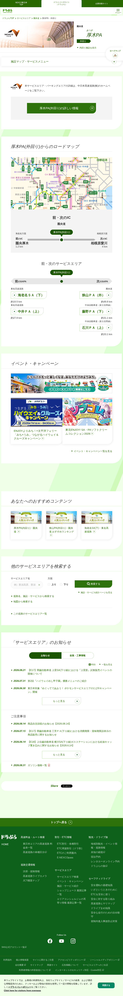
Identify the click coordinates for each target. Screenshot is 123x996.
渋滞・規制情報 (31, 871)
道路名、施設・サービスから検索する (33, 596)
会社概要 (19, 965)
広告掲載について (70, 965)
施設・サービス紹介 (68, 886)
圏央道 (36, 18)
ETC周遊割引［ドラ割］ (70, 848)
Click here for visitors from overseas (22, 990)
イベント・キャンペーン (70, 881)
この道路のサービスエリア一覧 (30, 613)
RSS (93, 664)
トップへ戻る (59, 822)
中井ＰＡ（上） (29, 311)
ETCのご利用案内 (66, 853)
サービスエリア (24, 18)
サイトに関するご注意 (43, 960)
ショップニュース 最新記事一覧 (71, 892)
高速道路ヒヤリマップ (103, 903)
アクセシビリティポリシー (70, 960)
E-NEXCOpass (65, 857)
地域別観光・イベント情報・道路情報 (104, 845)
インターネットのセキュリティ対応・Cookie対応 (78, 970)
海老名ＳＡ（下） (31, 295)
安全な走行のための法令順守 (105, 914)
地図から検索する (23, 601)
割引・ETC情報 (63, 837)
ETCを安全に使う (100, 894)
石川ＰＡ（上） (93, 328)
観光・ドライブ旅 (98, 837)
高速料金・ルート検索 (33, 837)
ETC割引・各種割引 (68, 843)
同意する (106, 985)
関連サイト (52, 965)
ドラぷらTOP (8, 18)
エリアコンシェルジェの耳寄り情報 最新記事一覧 (71, 901)
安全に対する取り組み (103, 899)
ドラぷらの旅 (98, 866)
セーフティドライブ (99, 878)
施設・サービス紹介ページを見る (96, 592)
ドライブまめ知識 (100, 908)
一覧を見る (107, 664)
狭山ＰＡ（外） (93, 295)
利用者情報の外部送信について (33, 970)
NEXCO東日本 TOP (22, 4)
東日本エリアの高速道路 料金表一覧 (37, 845)
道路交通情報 (28, 864)
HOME (5, 844)
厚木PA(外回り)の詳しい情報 (59, 108)
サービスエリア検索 (68, 876)
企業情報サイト (101, 4)
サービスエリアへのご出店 (95, 965)
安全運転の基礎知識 (101, 885)
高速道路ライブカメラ (35, 876)
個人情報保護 (22, 960)
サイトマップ (36, 965)
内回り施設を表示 (88, 48)
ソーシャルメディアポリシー (103, 960)
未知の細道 (97, 852)
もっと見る (59, 701)
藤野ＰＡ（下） (93, 311)
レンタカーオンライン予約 (105, 861)
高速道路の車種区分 (34, 852)
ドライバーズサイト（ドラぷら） (61, 3)
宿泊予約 (95, 857)
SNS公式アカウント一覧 (13, 947)
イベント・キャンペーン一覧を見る (93, 451)
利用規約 (7, 960)
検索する (95, 584)
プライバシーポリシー (20, 987)
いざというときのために (104, 889)
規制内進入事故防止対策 (104, 921)
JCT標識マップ (31, 880)
